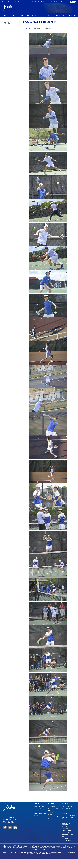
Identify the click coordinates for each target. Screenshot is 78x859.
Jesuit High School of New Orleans (13, 8)
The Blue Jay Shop (67, 807)
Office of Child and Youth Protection (69, 827)
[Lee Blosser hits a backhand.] (48, 400)
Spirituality (60, 15)
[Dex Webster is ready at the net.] (48, 281)
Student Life (71, 15)
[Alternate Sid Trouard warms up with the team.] (48, 258)
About (4, 15)
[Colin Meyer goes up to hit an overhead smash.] (48, 589)
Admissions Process (39, 809)
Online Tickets (66, 811)
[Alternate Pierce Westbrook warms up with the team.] (48, 139)
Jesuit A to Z (65, 832)
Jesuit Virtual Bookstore (68, 815)
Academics (13, 15)
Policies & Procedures (54, 817)
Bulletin (50, 814)
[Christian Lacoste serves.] (48, 376)
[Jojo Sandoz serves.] (48, 731)
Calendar (34, 1)
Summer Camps (66, 840)
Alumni (19, 1)
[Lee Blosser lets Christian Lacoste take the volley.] (48, 566)
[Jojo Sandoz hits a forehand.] (48, 637)
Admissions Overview (39, 807)
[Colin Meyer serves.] (48, 708)
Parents (10, 1)
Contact (40, 1)
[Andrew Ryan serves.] (48, 45)
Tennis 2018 (26, 28)
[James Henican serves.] (48, 424)
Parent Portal (51, 807)
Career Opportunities (48, 1)
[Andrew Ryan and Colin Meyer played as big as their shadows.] (48, 329)
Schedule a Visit (38, 811)
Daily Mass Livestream (68, 838)
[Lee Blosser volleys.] (48, 210)
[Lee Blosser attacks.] (48, 542)
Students (4, 1)
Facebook (5, 827)
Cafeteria (50, 812)
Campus (36, 815)
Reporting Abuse (66, 830)
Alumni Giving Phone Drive (68, 818)
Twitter (10, 827)
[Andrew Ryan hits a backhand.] (48, 353)
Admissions (25, 15)
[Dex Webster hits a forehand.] (48, 187)
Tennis (7, 23)
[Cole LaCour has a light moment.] (48, 68)
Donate (72, 1)
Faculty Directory (66, 809)
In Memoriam (65, 813)
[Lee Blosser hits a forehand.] (48, 234)
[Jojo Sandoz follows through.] (48, 755)
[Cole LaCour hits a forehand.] (48, 92)
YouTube (15, 827)
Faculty (15, 1)
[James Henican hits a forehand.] (48, 779)
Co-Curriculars (47, 15)
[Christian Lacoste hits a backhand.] (48, 447)
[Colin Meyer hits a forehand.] (48, 163)
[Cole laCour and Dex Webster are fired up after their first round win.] (48, 495)
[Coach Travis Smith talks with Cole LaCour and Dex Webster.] (48, 518)
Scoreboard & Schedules (66, 823)
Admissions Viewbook (40, 813)
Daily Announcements (68, 821)
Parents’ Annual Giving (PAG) (54, 809)
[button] (64, 1)
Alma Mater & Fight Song (67, 835)
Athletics (35, 15)
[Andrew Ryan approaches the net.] (48, 613)
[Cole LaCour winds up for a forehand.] (48, 116)
